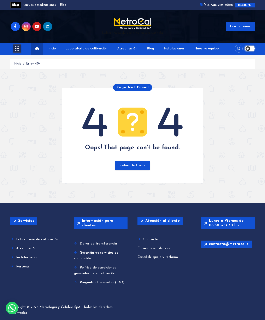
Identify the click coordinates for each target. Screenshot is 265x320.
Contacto (150, 239)
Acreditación (127, 48)
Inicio (51, 48)
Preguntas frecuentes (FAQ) (102, 282)
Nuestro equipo (206, 48)
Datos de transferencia (98, 243)
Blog (150, 48)
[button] (12, 308)
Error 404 (33, 63)
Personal (23, 266)
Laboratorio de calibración (86, 48)
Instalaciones (174, 48)
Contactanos (240, 26)
